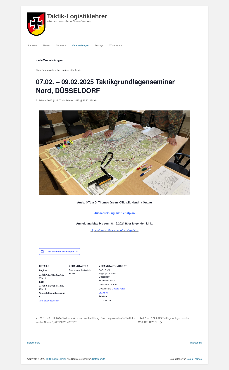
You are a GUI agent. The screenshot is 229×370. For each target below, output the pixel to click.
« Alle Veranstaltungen (49, 60)
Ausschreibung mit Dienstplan (114, 213)
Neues (46, 45)
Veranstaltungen (80, 45)
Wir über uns (115, 45)
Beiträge (99, 45)
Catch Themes (194, 359)
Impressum (196, 342)
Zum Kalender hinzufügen (60, 251)
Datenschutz (33, 342)
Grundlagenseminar (49, 300)
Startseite (32, 45)
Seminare (61, 45)
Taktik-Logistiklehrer (77, 16)
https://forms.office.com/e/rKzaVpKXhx (114, 230)
